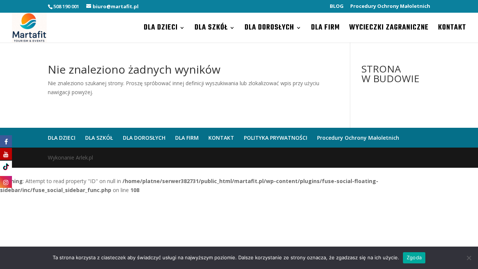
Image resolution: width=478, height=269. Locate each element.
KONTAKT (452, 29)
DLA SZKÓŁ (211, 29)
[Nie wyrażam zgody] (468, 258)
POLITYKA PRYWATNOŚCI (275, 137)
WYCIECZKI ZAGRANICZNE (389, 29)
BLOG (337, 6)
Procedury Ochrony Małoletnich (390, 6)
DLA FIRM (325, 29)
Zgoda (414, 257)
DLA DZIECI (161, 29)
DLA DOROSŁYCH (269, 29)
